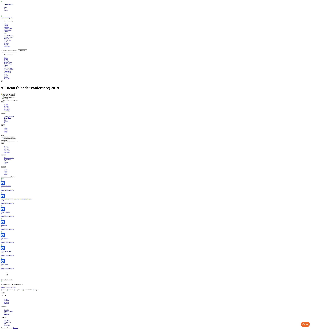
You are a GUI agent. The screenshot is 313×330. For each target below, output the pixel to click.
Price (2, 102)
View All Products (8, 35)
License (3, 113)
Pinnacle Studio (5, 190)
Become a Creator (8, 4)
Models (12, 190)
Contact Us (7, 325)
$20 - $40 (6, 106)
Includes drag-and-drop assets (10, 100)
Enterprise (6, 313)
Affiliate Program (8, 311)
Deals (5, 41)
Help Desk (6, 320)
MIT (5, 122)
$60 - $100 (7, 109)
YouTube (6, 303)
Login (5, 7)
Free (5, 33)
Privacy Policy (12, 287)
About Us (6, 310)
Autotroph (15, 328)
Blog (5, 323)
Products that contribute (10, 97)
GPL (5, 119)
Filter (2, 135)
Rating (2, 125)
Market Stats (7, 314)
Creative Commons (9, 116)
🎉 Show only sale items (7, 94)
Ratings (3, 166)
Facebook (6, 300)
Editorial (6, 121)
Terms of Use (4, 287)
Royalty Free (7, 118)
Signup (6, 10)
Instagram (6, 302)
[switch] (14, 94)
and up (5, 128)
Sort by (13, 176)
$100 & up (6, 110)
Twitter (6, 299)
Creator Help (7, 322)
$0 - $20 (6, 104)
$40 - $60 (6, 107)
